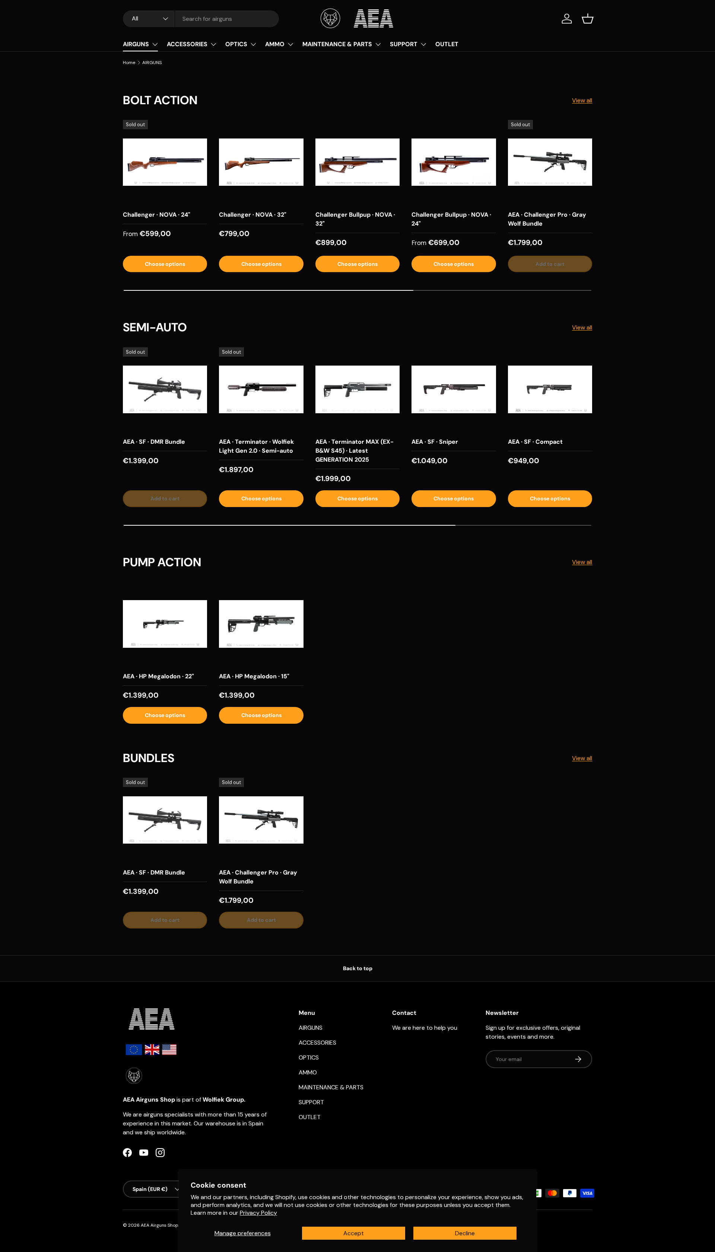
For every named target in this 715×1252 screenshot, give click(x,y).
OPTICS (236, 44)
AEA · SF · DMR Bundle (154, 442)
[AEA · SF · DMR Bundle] (165, 389)
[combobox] (201, 18)
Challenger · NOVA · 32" (252, 215)
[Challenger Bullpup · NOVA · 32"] (357, 162)
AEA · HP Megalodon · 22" (158, 676)
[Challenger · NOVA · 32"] (261, 162)
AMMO (275, 44)
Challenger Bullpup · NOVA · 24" (451, 219)
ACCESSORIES (187, 44)
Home (129, 63)
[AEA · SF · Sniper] (453, 389)
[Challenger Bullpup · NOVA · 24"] (453, 162)
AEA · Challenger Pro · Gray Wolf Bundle (547, 219)
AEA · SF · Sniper (434, 442)
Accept (353, 1233)
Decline (465, 1233)
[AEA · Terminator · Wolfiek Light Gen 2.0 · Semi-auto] (261, 389)
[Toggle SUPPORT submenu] (423, 44)
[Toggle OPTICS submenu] (253, 44)
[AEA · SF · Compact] (550, 389)
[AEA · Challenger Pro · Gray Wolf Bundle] (550, 162)
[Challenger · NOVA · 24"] (165, 162)
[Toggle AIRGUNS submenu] (154, 44)
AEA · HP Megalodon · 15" (254, 676)
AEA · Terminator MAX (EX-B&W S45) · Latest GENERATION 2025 (354, 450)
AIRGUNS (136, 44)
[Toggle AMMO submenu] (290, 44)
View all (582, 100)
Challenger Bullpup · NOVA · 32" (355, 219)
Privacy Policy (258, 1213)
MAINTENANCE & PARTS (337, 44)
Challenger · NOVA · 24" (156, 215)
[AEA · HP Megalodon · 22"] (165, 624)
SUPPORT (403, 44)
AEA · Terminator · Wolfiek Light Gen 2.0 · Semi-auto (256, 446)
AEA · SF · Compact (535, 442)
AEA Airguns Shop (159, 1225)
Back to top (357, 968)
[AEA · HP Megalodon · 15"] (261, 624)
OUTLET (446, 44)
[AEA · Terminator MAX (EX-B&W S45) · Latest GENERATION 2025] (357, 389)
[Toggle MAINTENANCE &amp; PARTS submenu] (378, 44)
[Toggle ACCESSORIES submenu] (213, 44)
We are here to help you (424, 1028)
